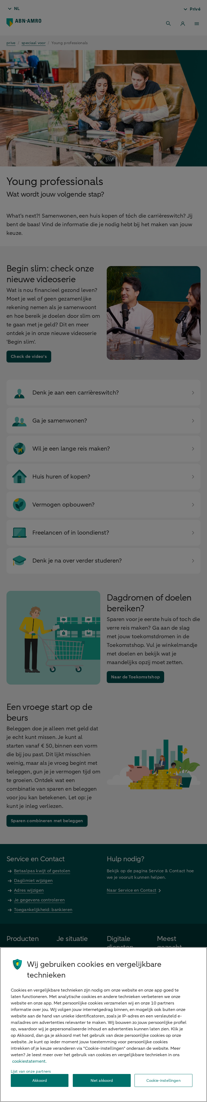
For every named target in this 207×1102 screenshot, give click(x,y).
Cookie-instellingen (163, 1080)
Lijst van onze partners (31, 1071)
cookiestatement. (29, 1061)
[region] (103, 1024)
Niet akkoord (102, 1080)
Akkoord (39, 1080)
